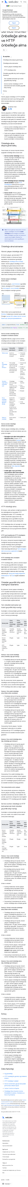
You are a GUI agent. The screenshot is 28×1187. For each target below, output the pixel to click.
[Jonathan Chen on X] (9, 109)
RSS (3, 1172)
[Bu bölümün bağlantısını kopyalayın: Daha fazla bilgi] (15, 1069)
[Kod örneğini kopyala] (27, 323)
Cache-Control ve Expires (11, 1088)
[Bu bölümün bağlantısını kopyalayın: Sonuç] (7, 1014)
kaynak (19, 440)
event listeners (16, 284)
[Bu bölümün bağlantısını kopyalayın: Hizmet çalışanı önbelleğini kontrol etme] (9, 281)
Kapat (14, 23)
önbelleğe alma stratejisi (16, 261)
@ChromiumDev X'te (7, 1165)
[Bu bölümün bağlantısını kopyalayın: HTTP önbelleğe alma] (17, 507)
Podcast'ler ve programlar (8, 1159)
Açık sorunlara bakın (7, 1145)
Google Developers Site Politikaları (11, 1105)
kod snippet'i (6, 288)
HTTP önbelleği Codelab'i (11, 1081)
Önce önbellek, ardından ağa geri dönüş (4, 401)
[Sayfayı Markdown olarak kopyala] (4, 50)
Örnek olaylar (5, 1156)
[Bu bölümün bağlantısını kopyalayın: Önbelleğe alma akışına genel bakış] (17, 146)
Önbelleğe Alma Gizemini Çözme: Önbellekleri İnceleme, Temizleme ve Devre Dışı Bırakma (14, 1093)
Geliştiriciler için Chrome (8, 1152)
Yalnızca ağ (5, 353)
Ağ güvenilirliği (8, 1073)
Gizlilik (7, 1179)
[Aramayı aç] (21, 2)
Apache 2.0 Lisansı (5, 1103)
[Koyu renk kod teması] (25, 323)
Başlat (14, 28)
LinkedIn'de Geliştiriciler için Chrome (11, 1170)
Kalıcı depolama (16, 466)
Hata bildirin (5, 1143)
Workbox (3, 314)
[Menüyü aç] (2, 2)
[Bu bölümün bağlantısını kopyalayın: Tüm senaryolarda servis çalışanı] (21, 787)
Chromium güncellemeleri (8, 1154)
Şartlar (3, 1179)
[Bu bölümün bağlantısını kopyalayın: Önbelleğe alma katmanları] (24, 247)
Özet (13, 575)
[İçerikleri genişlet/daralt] (11, 57)
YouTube (4, 1168)
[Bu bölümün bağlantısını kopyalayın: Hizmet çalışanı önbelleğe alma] (24, 252)
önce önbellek (15, 288)
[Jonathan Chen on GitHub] (11, 109)
